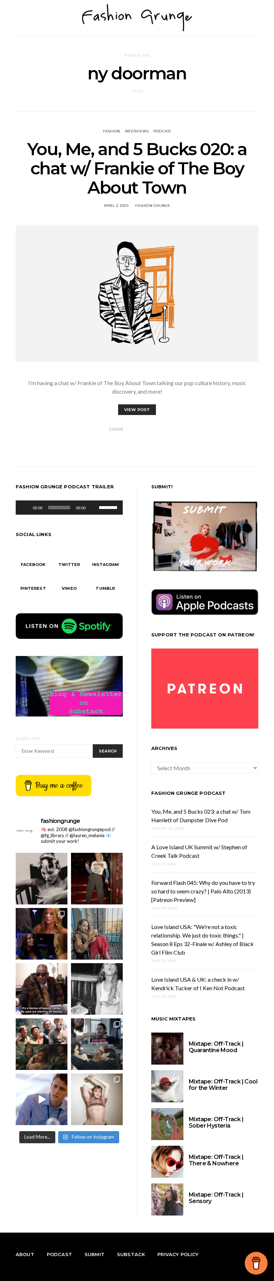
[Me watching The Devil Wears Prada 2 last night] (41, 989)
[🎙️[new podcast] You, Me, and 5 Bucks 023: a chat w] (41, 934)
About (25, 1254)
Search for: (28, 738)
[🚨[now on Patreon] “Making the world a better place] (41, 1099)
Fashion (111, 131)
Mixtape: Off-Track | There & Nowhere (216, 1160)
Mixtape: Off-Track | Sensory (216, 1197)
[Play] (25, 507)
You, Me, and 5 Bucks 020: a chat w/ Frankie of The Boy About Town (137, 168)
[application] (69, 507)
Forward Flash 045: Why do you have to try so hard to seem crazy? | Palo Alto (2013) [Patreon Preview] (203, 891)
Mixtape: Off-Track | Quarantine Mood (216, 1047)
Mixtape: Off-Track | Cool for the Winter (223, 1084)
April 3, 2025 (116, 205)
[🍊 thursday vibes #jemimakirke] (97, 934)
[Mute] (93, 507)
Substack (131, 1254)
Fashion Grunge (153, 205)
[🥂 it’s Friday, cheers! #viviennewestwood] (97, 878)
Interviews (137, 131)
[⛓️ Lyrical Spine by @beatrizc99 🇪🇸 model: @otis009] (97, 1099)
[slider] (109, 506)
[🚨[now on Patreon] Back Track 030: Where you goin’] (41, 1044)
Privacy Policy (177, 1254)
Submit (95, 1254)
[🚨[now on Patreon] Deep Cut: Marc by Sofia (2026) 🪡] (97, 1044)
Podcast (162, 131)
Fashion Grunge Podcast (188, 793)
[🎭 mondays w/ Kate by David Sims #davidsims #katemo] (41, 878)
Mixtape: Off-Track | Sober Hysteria (216, 1122)
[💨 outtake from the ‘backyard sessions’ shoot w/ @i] (97, 989)
